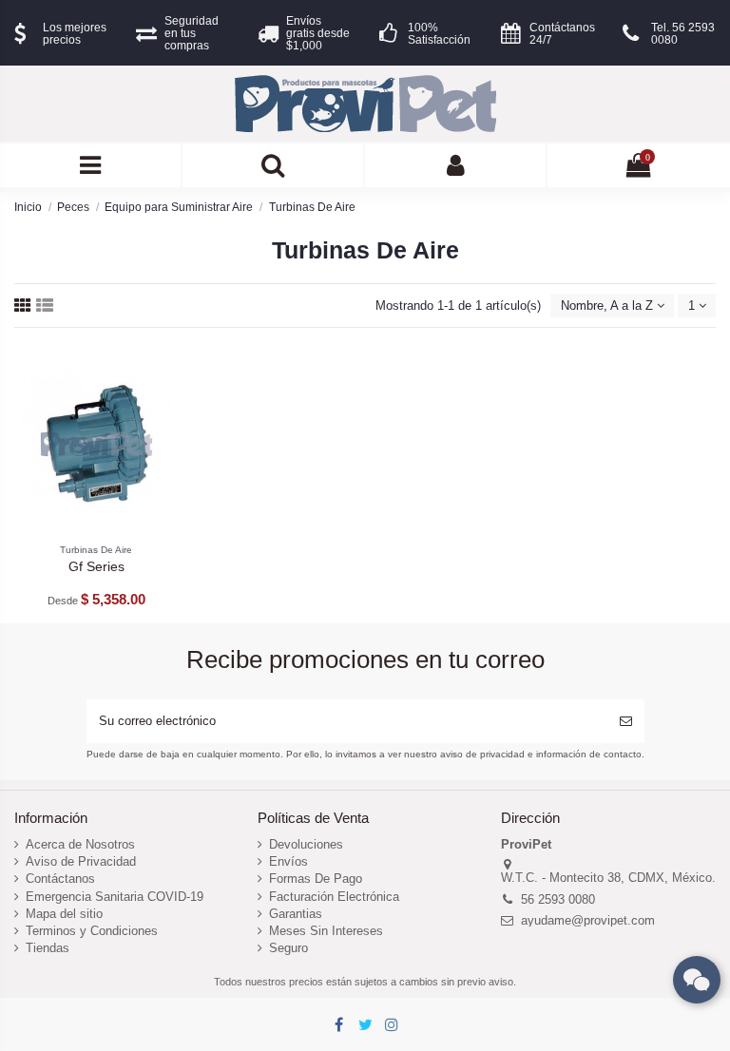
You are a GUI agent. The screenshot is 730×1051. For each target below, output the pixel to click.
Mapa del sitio (64, 914)
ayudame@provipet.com (588, 920)
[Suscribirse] (625, 721)
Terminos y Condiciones (92, 931)
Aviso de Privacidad (81, 861)
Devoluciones (306, 844)
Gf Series (96, 566)
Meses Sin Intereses (326, 931)
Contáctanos (60, 878)
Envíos (288, 861)
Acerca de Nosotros (80, 844)
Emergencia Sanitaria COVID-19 (114, 896)
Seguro (288, 948)
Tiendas (47, 948)
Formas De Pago (315, 878)
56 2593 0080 (558, 899)
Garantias (295, 914)
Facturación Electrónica (334, 896)
